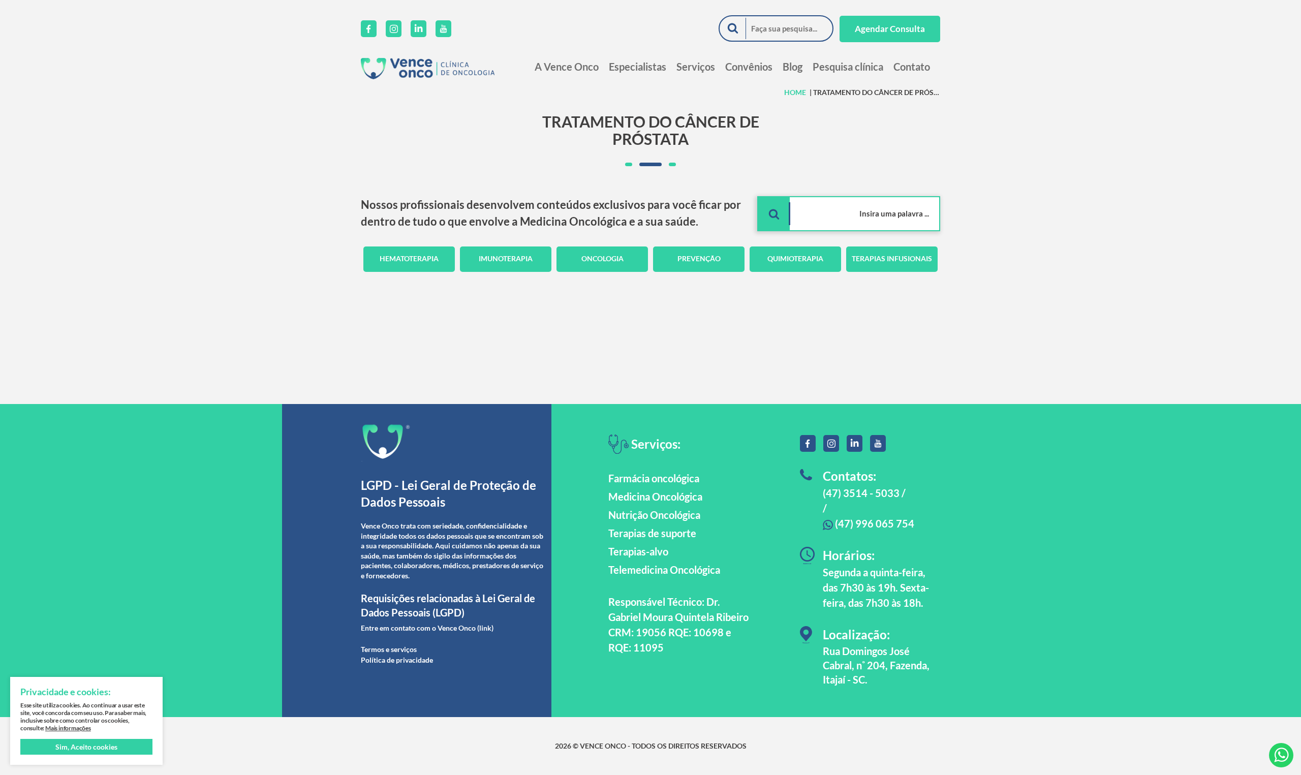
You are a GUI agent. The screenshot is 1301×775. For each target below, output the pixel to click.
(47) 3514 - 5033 (861, 493)
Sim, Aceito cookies (86, 746)
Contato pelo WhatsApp (1281, 755)
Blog (792, 66)
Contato (911, 66)
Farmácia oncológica (653, 478)
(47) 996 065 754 (873, 523)
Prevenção (699, 258)
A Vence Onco (567, 66)
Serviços (695, 66)
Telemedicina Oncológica (664, 570)
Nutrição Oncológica (654, 515)
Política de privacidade (397, 660)
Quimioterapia (795, 258)
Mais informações (68, 728)
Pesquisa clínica (848, 66)
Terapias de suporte (652, 533)
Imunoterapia (506, 258)
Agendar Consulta (890, 28)
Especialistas (637, 66)
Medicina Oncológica (655, 496)
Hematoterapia (409, 258)
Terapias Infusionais (892, 258)
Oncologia (602, 258)
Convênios (748, 66)
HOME (795, 92)
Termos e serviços (389, 649)
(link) (485, 628)
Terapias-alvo (638, 551)
